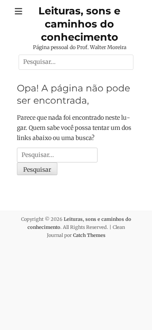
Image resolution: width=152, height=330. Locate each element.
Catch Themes (89, 235)
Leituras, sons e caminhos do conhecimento (79, 24)
